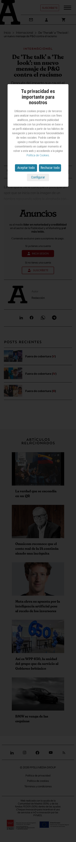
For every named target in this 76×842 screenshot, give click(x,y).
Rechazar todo (50, 168)
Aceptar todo (26, 168)
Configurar (38, 177)
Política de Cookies (38, 155)
